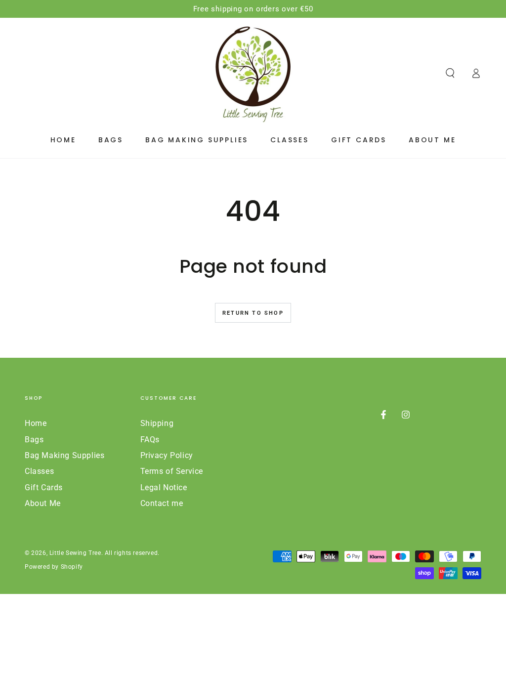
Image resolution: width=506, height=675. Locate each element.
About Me (43, 503)
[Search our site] (450, 73)
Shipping (157, 423)
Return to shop (253, 313)
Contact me (161, 503)
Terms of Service (172, 471)
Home (35, 423)
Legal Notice (163, 487)
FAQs (150, 439)
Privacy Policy (166, 455)
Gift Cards (44, 487)
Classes (39, 471)
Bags (34, 439)
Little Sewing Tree (75, 552)
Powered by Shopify (54, 566)
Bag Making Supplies (64, 455)
